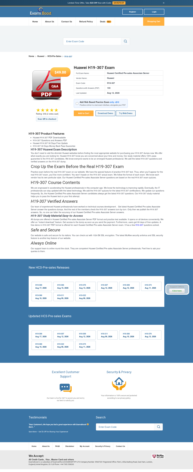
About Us (49, 21)
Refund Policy (86, 21)
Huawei (40, 56)
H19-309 (128, 286)
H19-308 (40, 286)
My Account (84, 446)
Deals (105, 21)
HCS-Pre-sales (54, 56)
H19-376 (84, 286)
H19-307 (139, 224)
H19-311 (62, 297)
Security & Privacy (102, 446)
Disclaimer (69, 446)
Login (154, 11)
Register (132, 11)
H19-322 (84, 297)
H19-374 (150, 286)
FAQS (57, 446)
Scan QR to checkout (47, 119)
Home (35, 21)
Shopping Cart (153, 21)
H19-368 (62, 286)
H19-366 (40, 297)
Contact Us (66, 21)
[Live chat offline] (177, 289)
